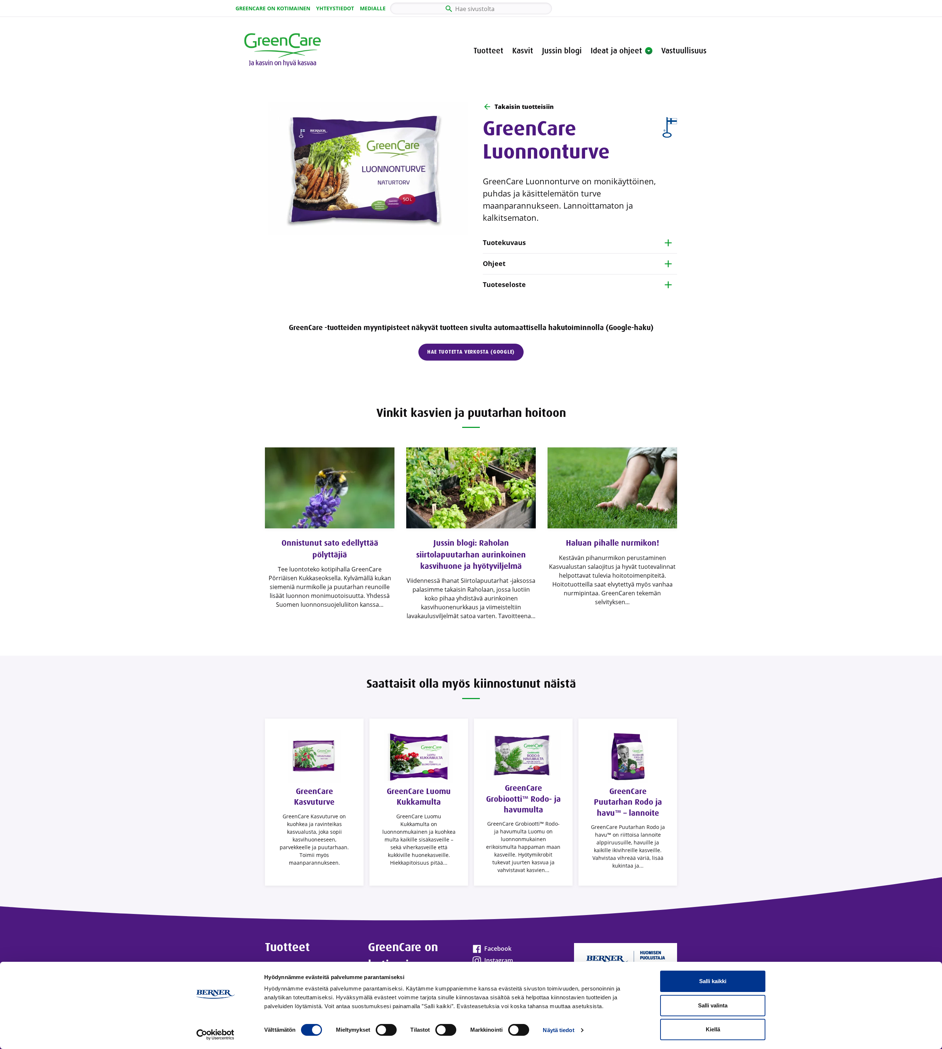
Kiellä (713, 1029)
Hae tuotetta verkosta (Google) (471, 352)
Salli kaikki (712, 981)
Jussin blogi (562, 50)
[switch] (386, 1030)
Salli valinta (712, 1005)
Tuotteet (488, 50)
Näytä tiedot (558, 1030)
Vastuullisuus (683, 50)
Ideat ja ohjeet (616, 50)
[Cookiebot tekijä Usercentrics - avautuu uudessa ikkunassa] (215, 1034)
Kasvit (522, 50)
